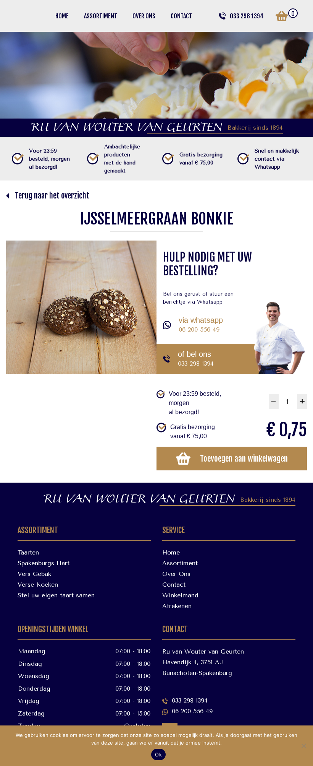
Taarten (28, 552)
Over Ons (143, 16)
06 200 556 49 (199, 329)
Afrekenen (177, 606)
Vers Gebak (34, 573)
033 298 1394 (247, 16)
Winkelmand (180, 595)
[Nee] (303, 746)
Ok (158, 754)
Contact (181, 16)
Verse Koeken (38, 584)
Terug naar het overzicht (52, 195)
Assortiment (100, 16)
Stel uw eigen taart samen (56, 595)
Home (62, 16)
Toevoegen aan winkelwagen (244, 459)
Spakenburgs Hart (43, 563)
